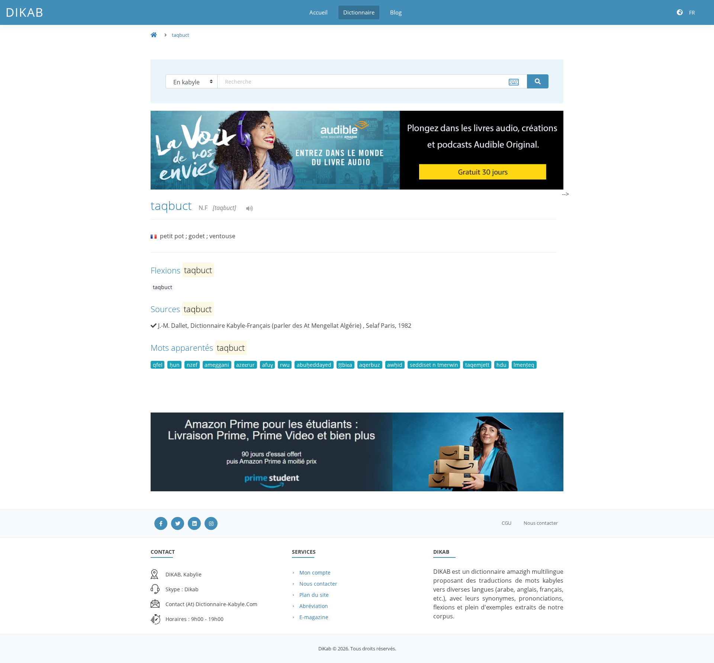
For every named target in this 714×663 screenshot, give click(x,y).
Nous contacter (541, 523)
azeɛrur (245, 364)
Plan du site (314, 594)
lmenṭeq (524, 364)
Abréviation (313, 605)
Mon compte (315, 572)
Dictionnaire (358, 12)
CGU (506, 523)
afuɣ (267, 364)
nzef (192, 364)
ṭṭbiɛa (345, 364)
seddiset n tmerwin (434, 364)
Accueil (318, 12)
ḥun (175, 364)
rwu (285, 364)
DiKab (25, 12)
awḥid (394, 364)
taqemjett (477, 364)
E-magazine (313, 617)
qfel (158, 364)
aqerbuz (369, 364)
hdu (501, 364)
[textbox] (372, 81)
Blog (396, 12)
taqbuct (180, 35)
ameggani (217, 364)
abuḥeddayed (314, 364)
